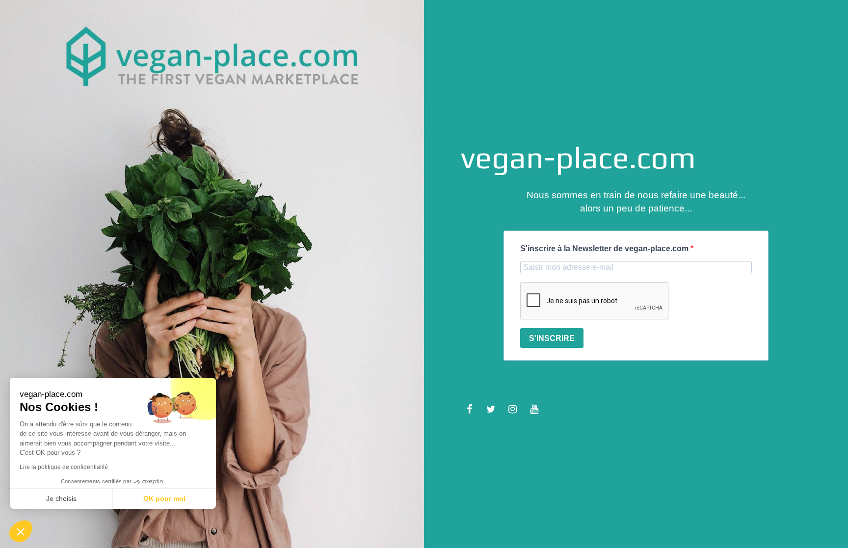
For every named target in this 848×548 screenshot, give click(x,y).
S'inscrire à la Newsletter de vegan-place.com (605, 248)
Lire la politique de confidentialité (64, 467)
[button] (20, 531)
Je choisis (61, 498)
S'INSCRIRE (552, 338)
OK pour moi (164, 498)
